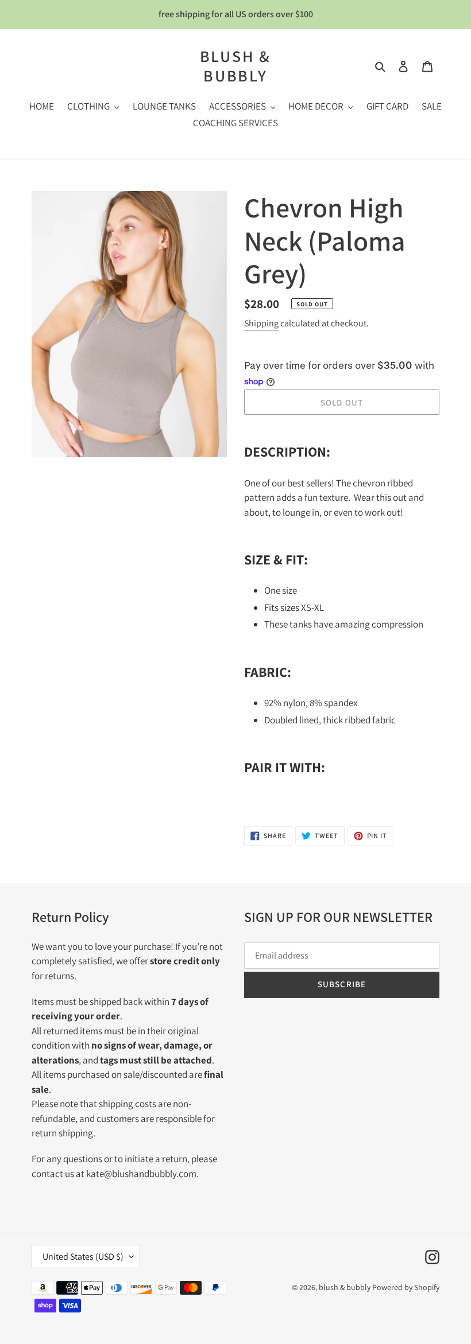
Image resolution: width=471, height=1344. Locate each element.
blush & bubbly (236, 65)
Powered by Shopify (405, 1287)
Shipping (261, 323)
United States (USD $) (83, 1256)
